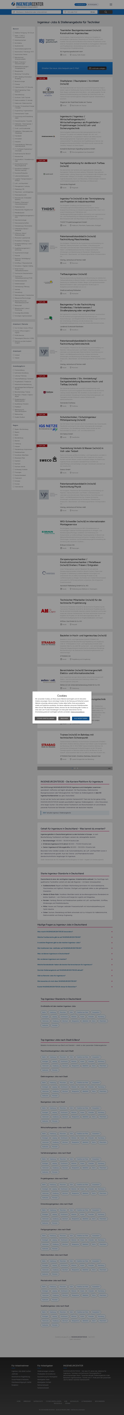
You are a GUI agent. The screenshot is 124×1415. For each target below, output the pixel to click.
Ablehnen (64, 718)
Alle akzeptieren (80, 718)
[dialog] (62, 707)
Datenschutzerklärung (77, 712)
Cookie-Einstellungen (45, 718)
